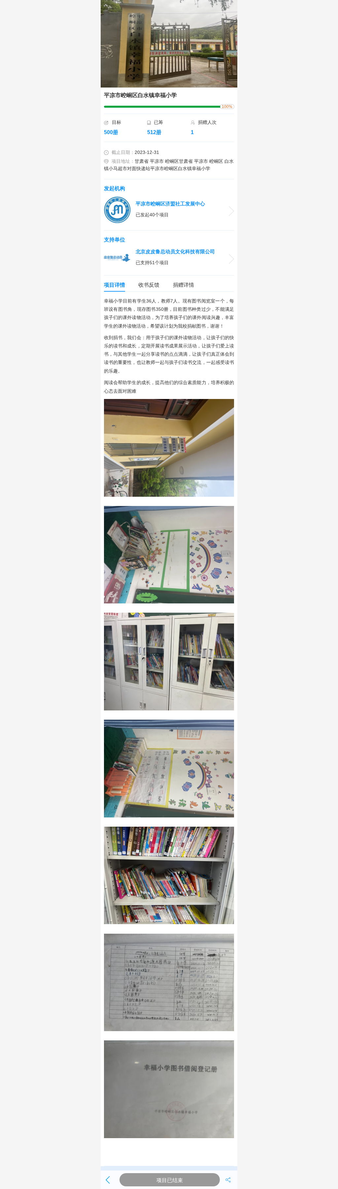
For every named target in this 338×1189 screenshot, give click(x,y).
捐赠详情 (183, 285)
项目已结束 (169, 1180)
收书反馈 (148, 285)
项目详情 (114, 285)
